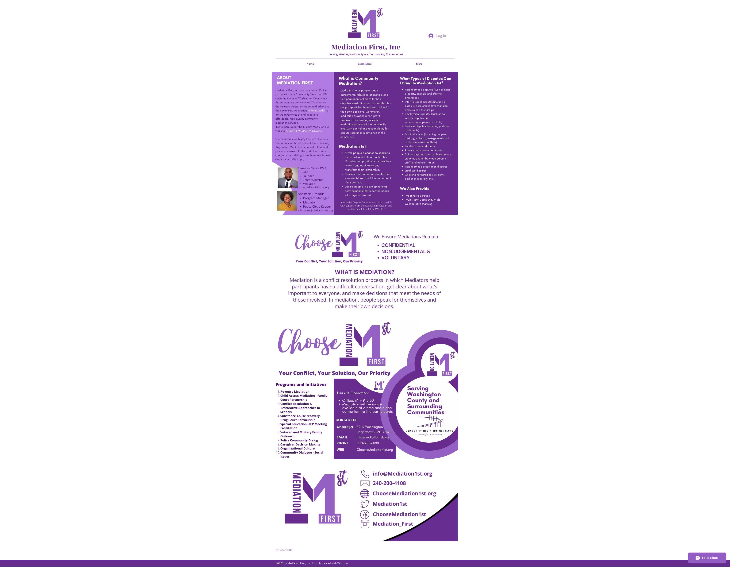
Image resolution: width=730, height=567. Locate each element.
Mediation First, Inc (366, 47)
